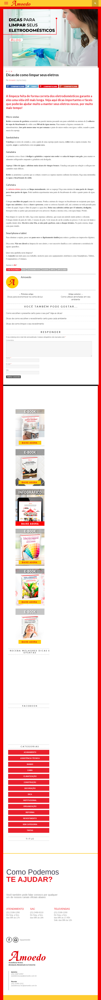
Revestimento (30, 818)
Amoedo (12, 80)
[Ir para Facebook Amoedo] (9, 940)
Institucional (30, 800)
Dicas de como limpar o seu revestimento (25, 324)
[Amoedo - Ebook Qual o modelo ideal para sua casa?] (30, 605)
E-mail (8, 364)
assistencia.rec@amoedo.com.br (24, 986)
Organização (29, 806)
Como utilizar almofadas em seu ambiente (75, 298)
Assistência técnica (74, 864)
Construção (30, 782)
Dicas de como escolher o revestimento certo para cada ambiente (36, 318)
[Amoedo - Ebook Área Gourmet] (30, 445)
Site (7, 370)
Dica (30, 794)
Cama (30, 770)
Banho (30, 764)
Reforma (30, 812)
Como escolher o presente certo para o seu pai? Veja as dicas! (34, 313)
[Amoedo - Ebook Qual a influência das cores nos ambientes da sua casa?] (30, 565)
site (15, 264)
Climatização (30, 776)
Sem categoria (30, 824)
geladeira (45, 270)
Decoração (30, 788)
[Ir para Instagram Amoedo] (16, 940)
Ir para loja (59, 864)
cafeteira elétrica (14, 189)
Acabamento (30, 752)
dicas (24, 270)
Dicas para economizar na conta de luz (25, 297)
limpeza (52, 270)
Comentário (10, 340)
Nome (8, 358)
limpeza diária (62, 270)
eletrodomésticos (34, 270)
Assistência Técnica (30, 758)
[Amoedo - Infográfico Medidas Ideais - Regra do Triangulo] (30, 525)
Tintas (30, 830)
